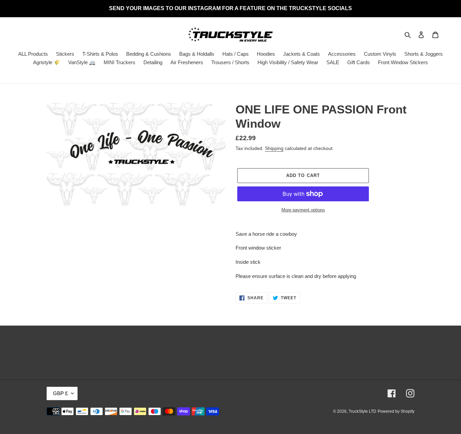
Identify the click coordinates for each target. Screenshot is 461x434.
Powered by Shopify (396, 411)
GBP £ (60, 393)
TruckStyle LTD (362, 411)
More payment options (303, 209)
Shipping (274, 148)
